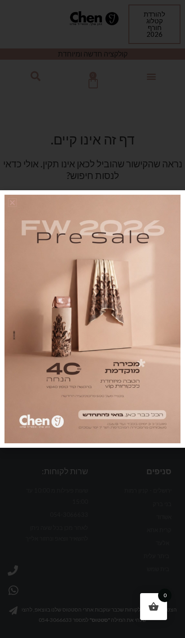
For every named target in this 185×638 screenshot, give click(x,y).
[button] (12, 202)
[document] (92, 319)
